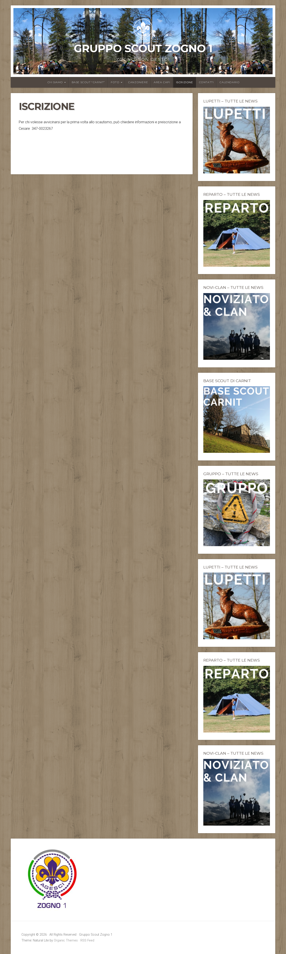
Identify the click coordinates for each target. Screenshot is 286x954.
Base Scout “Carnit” (88, 82)
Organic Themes (66, 940)
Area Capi (162, 82)
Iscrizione (184, 82)
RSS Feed (87, 940)
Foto (115, 82)
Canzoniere (138, 82)
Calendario (229, 82)
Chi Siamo (55, 82)
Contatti (206, 82)
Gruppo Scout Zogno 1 (143, 48)
